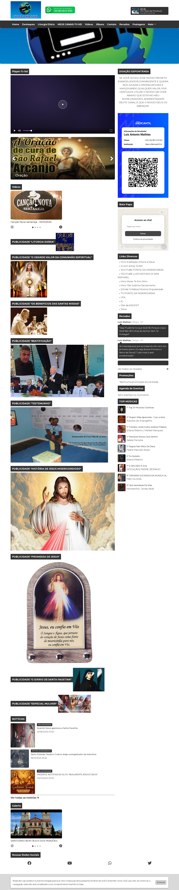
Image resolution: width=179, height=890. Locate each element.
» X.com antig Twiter (131, 265)
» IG (121, 301)
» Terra (123, 309)
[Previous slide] (12, 227)
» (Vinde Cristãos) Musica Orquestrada (141, 289)
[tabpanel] (36, 207)
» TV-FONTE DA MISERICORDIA (137, 293)
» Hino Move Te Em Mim (133, 281)
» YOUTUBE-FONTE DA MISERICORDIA (141, 269)
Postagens (139, 24)
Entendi (161, 882)
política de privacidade (94, 884)
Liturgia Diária (46, 24)
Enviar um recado (143, 363)
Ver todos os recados (130, 368)
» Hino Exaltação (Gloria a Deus (137, 261)
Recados (124, 24)
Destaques (28, 24)
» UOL (122, 297)
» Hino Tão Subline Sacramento (137, 285)
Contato (111, 24)
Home (15, 24)
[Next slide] (60, 227)
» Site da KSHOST (129, 305)
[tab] (32, 227)
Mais (151, 24)
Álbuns (100, 24)
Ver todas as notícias (24, 797)
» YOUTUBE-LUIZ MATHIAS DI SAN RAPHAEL (138, 275)
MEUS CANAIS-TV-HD (70, 24)
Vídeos (89, 24)
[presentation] (14, 158)
